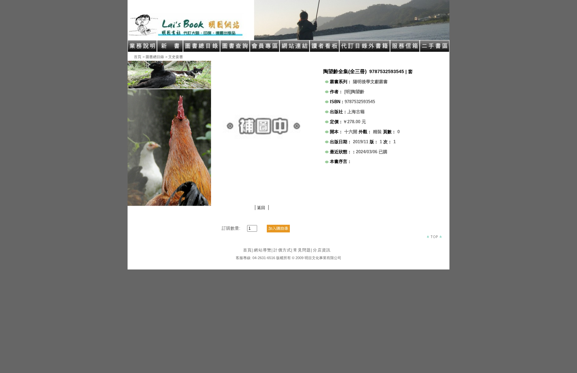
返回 (261, 207)
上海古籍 (356, 111)
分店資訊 (322, 250)
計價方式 (283, 250)
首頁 (137, 57)
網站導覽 (263, 250)
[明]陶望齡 (354, 91)
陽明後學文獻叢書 (370, 81)
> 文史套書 (174, 57)
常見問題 (302, 250)
